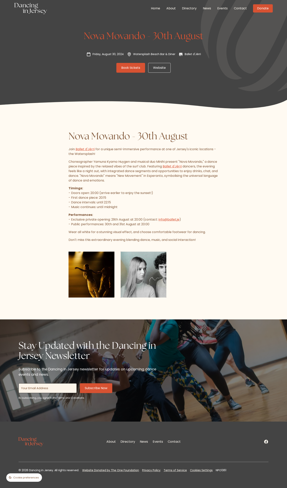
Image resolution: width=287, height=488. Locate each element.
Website (159, 67)
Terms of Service (175, 470)
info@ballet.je (169, 219)
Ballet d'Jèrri (85, 149)
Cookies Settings (201, 470)
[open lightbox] (91, 275)
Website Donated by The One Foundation (110, 470)
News (207, 8)
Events (222, 8)
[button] (24, 477)
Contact (240, 8)
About (171, 8)
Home (155, 8)
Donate (263, 8)
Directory (189, 8)
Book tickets (130, 67)
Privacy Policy (151, 470)
